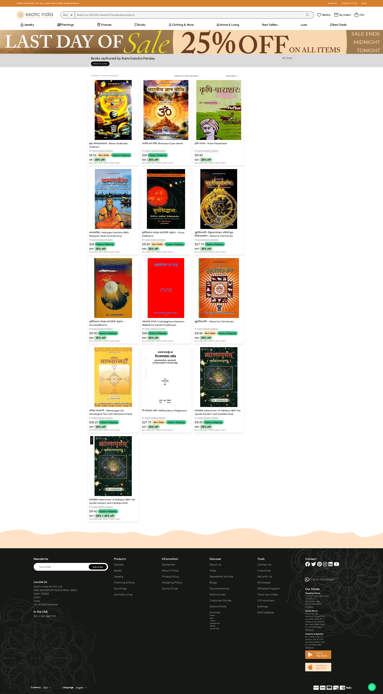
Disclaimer (168, 564)
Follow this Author (100, 64)
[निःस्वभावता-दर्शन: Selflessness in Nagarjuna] (165, 406)
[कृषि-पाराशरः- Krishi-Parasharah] (218, 139)
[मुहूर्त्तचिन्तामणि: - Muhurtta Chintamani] (218, 317)
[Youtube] (336, 565)
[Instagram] (325, 565)
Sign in (332, 3)
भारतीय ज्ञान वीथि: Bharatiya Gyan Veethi (162, 143)
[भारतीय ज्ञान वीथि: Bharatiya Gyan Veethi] (165, 139)
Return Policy (170, 570)
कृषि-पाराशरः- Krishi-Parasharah (211, 143)
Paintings (120, 588)
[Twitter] (313, 565)
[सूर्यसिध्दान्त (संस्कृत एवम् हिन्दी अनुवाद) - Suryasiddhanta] (113, 317)
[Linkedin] (330, 565)
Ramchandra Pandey (102, 151)
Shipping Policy (172, 582)
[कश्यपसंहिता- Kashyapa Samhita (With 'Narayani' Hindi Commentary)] (113, 228)
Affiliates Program (268, 588)
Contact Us (264, 564)
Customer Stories (220, 600)
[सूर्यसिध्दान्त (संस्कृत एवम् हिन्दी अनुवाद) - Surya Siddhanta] (165, 228)
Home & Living (123, 594)
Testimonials (217, 594)
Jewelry (118, 576)
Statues (118, 564)
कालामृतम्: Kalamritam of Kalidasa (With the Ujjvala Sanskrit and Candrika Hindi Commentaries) (218, 414)
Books (118, 570)
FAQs (213, 570)
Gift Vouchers (265, 600)
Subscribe (97, 566)
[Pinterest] (319, 565)
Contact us (349, 3)
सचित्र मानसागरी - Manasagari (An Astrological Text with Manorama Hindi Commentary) (110, 414)
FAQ (363, 3)
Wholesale (264, 582)
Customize (264, 570)
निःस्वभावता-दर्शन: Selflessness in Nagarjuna (164, 410)
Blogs (213, 582)
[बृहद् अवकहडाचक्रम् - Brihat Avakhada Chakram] (113, 139)
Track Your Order (267, 594)
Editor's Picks (218, 606)
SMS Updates (265, 612)
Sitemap (262, 606)
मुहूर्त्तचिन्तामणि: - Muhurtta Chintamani (214, 321)
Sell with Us (264, 576)
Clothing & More (124, 582)
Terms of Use (170, 588)
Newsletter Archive (221, 576)
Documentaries (219, 588)
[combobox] (189, 15)
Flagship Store (312, 593)
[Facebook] (307, 565)
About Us (215, 564)
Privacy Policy (170, 576)
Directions (309, 607)
